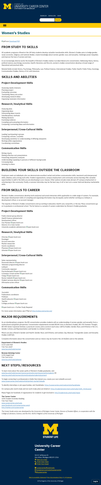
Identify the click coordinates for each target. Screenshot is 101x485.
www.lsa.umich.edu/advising (11, 360)
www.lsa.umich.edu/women (11, 349)
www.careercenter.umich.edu (12, 403)
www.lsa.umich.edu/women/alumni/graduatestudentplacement (24, 375)
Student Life (43, 15)
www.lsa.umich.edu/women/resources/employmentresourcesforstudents (28, 373)
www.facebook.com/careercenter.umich (16, 405)
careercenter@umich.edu (46, 468)
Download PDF (14, 41)
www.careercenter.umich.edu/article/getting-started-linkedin (23, 381)
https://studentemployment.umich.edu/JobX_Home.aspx (70, 389)
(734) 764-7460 (43, 462)
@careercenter (41, 472)
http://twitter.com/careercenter (13, 408)
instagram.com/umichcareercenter (49, 470)
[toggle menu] (5, 25)
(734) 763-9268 (43, 464)
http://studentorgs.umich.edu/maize (67, 393)
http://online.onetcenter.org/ (42, 311)
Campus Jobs (52, 15)
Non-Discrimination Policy (55, 477)
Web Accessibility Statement (37, 477)
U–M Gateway (68, 477)
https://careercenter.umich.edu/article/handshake (62, 385)
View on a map (42, 460)
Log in (95, 481)
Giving (59, 15)
